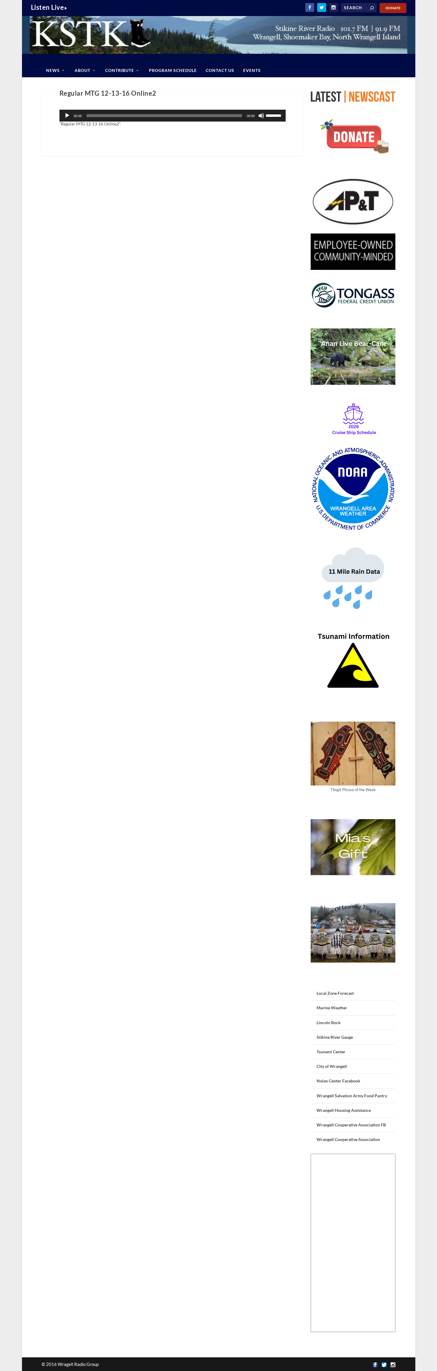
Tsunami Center (331, 1051)
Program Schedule (173, 70)
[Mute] (261, 116)
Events (252, 70)
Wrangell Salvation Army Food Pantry (352, 1095)
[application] (172, 116)
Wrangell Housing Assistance (344, 1110)
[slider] (274, 115)
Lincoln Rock (329, 1022)
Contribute (119, 70)
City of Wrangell (332, 1066)
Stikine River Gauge (335, 1037)
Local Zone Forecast (335, 993)
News (53, 70)
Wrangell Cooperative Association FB (351, 1124)
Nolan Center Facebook (338, 1080)
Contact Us (220, 70)
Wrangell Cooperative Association (348, 1139)
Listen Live (47, 7)
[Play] (67, 116)
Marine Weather (332, 1007)
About (82, 70)
